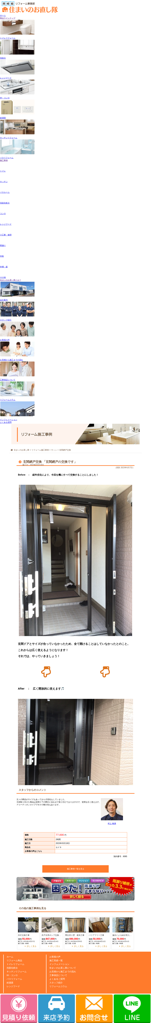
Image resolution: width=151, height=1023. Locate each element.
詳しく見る (31, 946)
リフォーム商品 (14, 960)
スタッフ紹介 (56, 982)
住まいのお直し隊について (62, 968)
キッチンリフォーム (17, 971)
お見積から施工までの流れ (62, 971)
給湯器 (10, 982)
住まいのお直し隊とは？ (10, 280)
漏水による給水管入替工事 (122, 935)
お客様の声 (54, 956)
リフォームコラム (58, 986)
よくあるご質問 (57, 979)
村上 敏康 (112, 823)
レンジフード (13, 986)
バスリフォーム (14, 979)
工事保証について (58, 975)
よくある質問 (6, 422)
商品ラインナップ (7, 18)
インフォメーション (59, 964)
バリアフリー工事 (96, 935)
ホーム (3, 15)
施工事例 (4, 160)
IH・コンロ (12, 975)
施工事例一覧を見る (75, 869)
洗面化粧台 (12, 968)
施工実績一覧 (56, 960)
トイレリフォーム (15, 964)
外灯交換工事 (23, 935)
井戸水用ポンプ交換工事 (52, 935)
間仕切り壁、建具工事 (74, 935)
